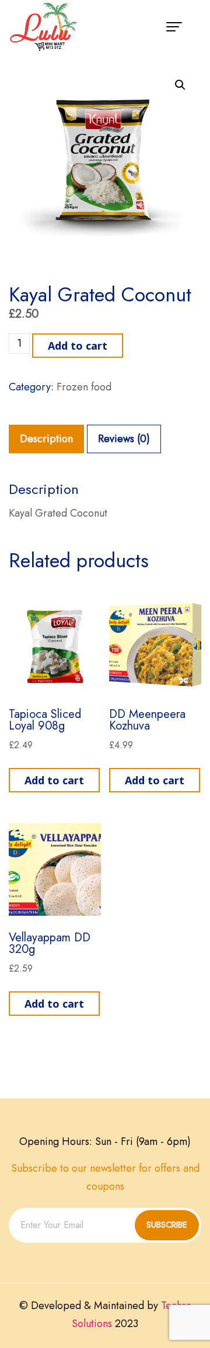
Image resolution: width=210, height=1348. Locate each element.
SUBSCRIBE (166, 1224)
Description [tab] (46, 438)
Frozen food (84, 386)
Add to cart (77, 346)
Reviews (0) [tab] (124, 438)
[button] (180, 84)
